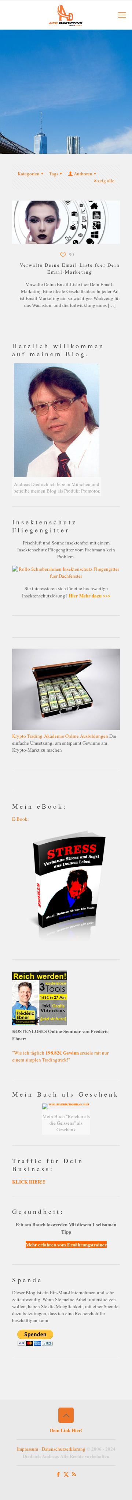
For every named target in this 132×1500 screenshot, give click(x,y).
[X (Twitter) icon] (66, 1474)
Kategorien (29, 173)
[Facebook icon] (58, 1474)
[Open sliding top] (66, 8)
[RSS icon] (74, 1474)
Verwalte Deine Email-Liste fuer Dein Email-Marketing (70, 268)
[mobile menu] (122, 14)
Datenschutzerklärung (63, 1449)
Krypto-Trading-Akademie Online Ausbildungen (60, 736)
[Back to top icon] (66, 1415)
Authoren (83, 173)
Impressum (27, 1449)
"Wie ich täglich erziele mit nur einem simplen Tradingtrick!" (60, 1056)
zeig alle (106, 180)
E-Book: (20, 819)
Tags (53, 173)
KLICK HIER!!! (28, 1181)
